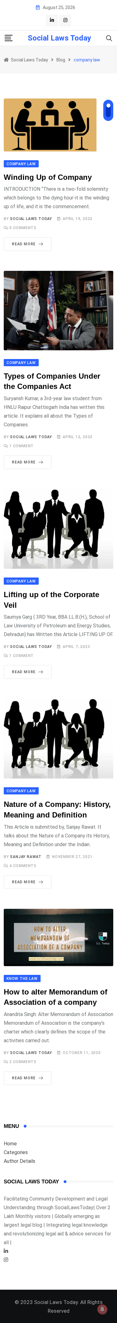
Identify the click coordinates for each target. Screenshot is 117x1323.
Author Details (19, 1161)
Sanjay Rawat (25, 857)
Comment (21, 446)
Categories (16, 1152)
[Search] (109, 38)
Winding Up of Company (48, 177)
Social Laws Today (59, 38)
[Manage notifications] (102, 1309)
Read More (24, 244)
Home (10, 1144)
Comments (23, 228)
